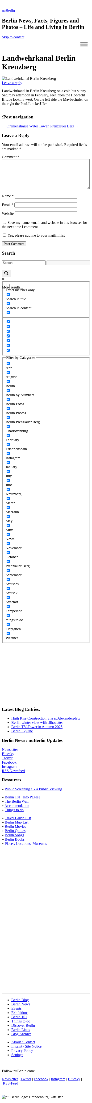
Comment (10, 157)
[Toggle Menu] (84, 44)
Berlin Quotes (15, 831)
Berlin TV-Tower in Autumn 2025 (37, 727)
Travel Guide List (18, 818)
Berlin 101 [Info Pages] (22, 797)
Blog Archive (21, 1034)
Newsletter (10, 749)
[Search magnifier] (6, 273)
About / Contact (23, 1042)
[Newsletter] (5, 6)
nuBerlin (8, 11)
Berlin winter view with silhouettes (37, 722)
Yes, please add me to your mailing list (36, 235)
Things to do (14, 810)
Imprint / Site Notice (26, 1046)
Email (7, 205)
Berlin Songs (14, 835)
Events (16, 1008)
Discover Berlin (23, 1025)
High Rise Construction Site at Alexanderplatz (45, 718)
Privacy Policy (22, 1051)
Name (8, 196)
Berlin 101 (19, 1017)
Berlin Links (20, 1030)
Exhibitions (19, 1013)
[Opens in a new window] (11, 6)
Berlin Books (15, 839)
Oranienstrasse (15, 126)
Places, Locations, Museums (26, 844)
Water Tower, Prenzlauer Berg (54, 126)
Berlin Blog (20, 1000)
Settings (17, 1055)
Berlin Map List (16, 822)
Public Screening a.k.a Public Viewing (33, 789)
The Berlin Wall (17, 801)
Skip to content (13, 37)
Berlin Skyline (22, 731)
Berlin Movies (15, 826)
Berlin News (20, 1004)
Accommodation (16, 806)
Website (8, 214)
